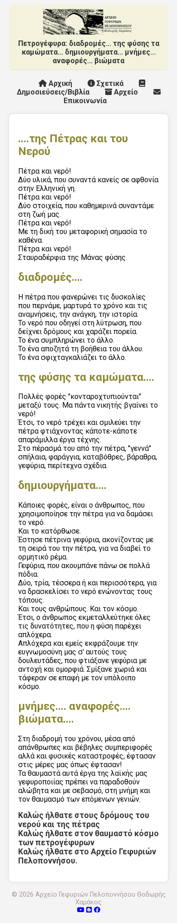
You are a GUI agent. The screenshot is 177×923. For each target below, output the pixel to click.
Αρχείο (125, 92)
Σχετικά (109, 83)
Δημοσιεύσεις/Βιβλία (53, 92)
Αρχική (59, 83)
